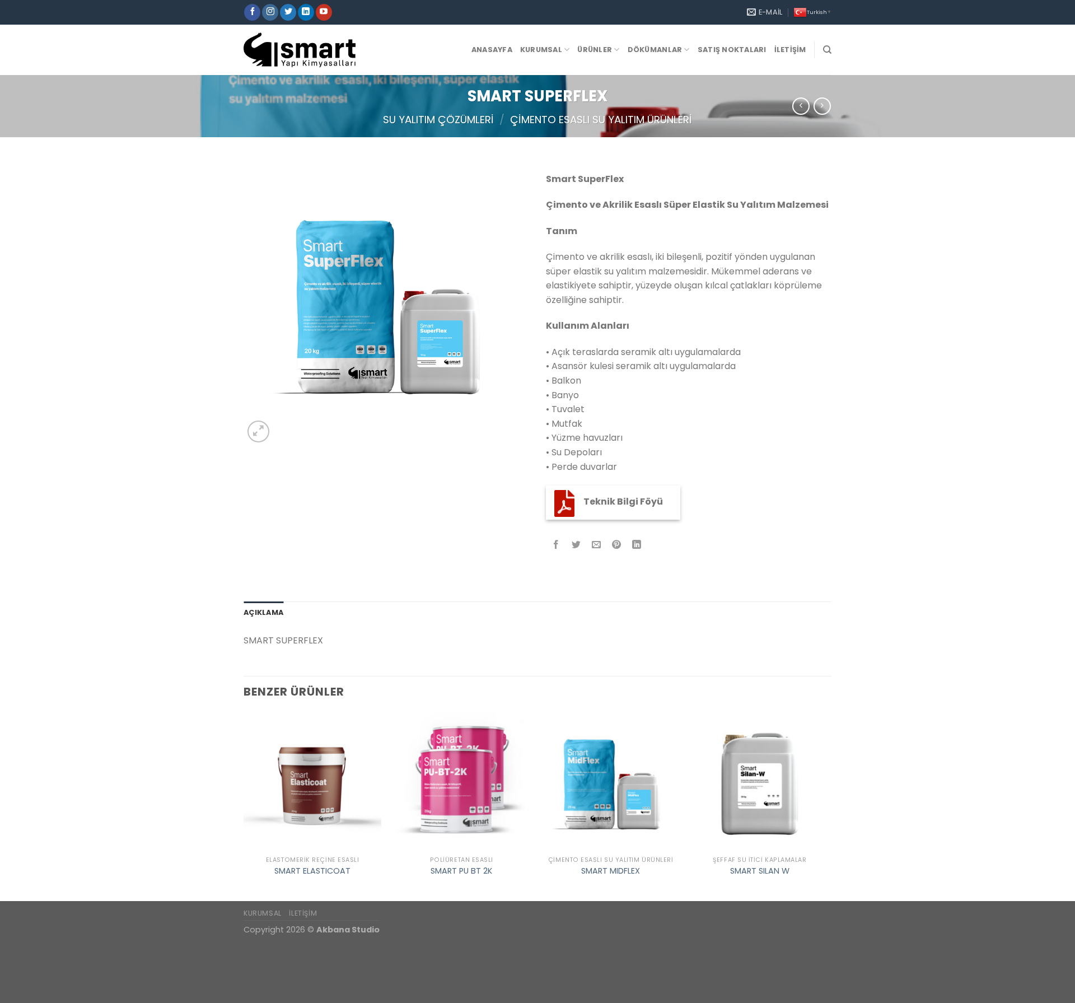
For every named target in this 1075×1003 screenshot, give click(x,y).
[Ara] (827, 49)
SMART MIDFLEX (610, 871)
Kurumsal (541, 49)
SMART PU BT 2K (461, 871)
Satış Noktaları (732, 49)
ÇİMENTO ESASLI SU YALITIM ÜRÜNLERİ (601, 120)
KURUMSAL (263, 913)
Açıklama (263, 612)
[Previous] (244, 805)
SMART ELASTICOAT (312, 871)
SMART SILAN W (759, 871)
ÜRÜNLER (594, 49)
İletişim (790, 49)
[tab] (263, 612)
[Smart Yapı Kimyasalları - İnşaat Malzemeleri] (300, 49)
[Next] (828, 805)
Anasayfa (491, 49)
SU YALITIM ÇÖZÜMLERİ (438, 120)
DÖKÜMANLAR (655, 49)
